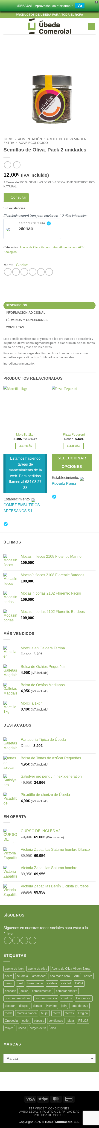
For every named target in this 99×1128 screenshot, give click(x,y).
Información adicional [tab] (25, 312)
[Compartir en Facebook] (16, 272)
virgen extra (38, 1028)
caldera (52, 983)
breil (20, 983)
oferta (56, 1013)
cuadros (66, 998)
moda (8, 1013)
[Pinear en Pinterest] (41, 272)
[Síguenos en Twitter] (24, 940)
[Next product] (7, 164)
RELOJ (83, 1020)
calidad (66, 983)
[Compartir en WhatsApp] (8, 272)
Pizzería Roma (64, 484)
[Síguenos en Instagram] (16, 940)
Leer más (25, 446)
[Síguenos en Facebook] (8, 940)
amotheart (39, 976)
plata (70, 1020)
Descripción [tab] (16, 305)
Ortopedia (11, 1020)
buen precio (35, 983)
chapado (10, 991)
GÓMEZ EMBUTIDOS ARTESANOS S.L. (21, 508)
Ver (80, 5)
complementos (42, 991)
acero (8, 976)
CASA (79, 983)
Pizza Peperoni (74, 434)
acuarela (22, 976)
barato (9, 983)
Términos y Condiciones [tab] (27, 320)
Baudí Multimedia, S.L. (62, 1122)
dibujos (24, 1005)
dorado (37, 1005)
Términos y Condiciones (49, 1108)
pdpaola (39, 1020)
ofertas (69, 1013)
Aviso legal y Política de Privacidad (49, 1111)
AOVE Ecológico (33, 143)
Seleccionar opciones (72, 462)
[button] (6, 26)
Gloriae (25, 228)
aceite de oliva (37, 968)
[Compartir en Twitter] (24, 272)
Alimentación (30, 139)
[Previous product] (16, 164)
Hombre (51, 1005)
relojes (9, 1028)
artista (88, 976)
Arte (77, 976)
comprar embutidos (17, 998)
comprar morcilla (46, 998)
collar (24, 991)
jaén (64, 1005)
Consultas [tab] (15, 327)
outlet (25, 1020)
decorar (10, 1005)
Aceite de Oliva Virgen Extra (39, 247)
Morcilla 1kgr (25, 434)
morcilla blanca (27, 1013)
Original (83, 1013)
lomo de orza (79, 1005)
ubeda (22, 1028)
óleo (53, 1028)
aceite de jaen (14, 968)
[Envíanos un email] (32, 940)
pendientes (56, 1020)
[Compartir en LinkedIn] (49, 272)
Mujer (44, 1013)
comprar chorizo (66, 991)
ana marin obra (60, 976)
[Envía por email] (32, 272)
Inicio (8, 139)
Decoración (83, 998)
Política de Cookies (50, 1115)
